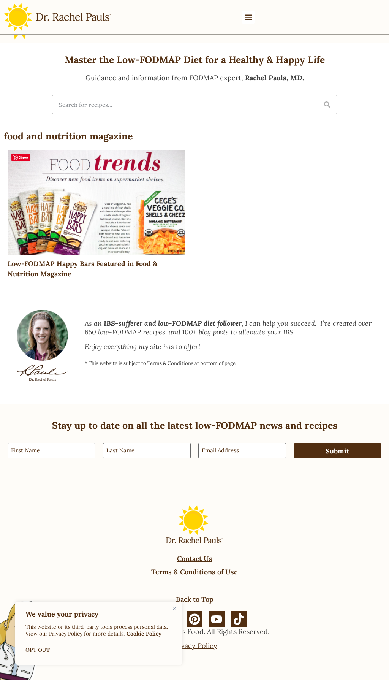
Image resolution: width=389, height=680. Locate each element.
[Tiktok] (239, 619)
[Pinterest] (194, 619)
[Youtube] (217, 619)
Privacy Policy (194, 645)
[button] (248, 17)
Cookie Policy (144, 633)
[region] (98, 633)
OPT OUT (37, 650)
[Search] (327, 104)
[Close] (174, 608)
